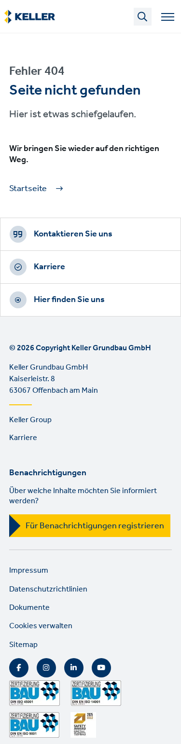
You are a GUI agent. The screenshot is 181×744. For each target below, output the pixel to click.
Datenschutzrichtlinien (48, 589)
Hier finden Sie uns (69, 299)
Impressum (28, 570)
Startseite (28, 188)
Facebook (18, 667)
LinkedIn (74, 667)
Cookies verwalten (40, 626)
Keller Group (30, 420)
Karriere (49, 267)
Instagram (46, 667)
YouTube (101, 667)
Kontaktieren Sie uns (73, 234)
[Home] (29, 17)
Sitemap (23, 644)
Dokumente (29, 607)
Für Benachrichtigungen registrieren (95, 526)
